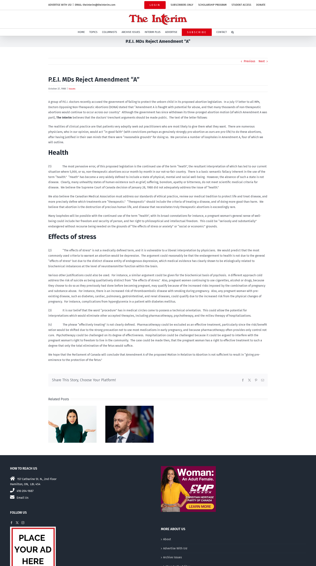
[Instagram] (22, 522)
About (167, 539)
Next (262, 61)
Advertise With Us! (175, 548)
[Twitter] (17, 522)
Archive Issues (172, 557)
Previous (249, 61)
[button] (232, 32)
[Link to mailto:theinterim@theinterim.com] (12, 497)
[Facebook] (11, 522)
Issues (72, 88)
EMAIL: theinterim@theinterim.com (95, 4)
